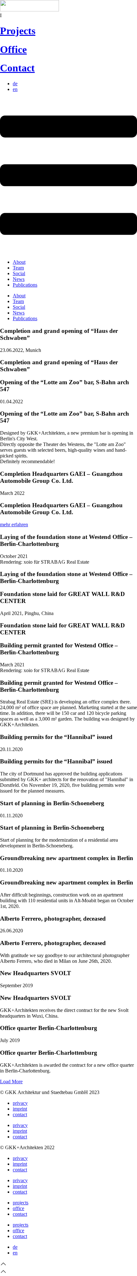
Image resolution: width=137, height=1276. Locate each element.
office (18, 1208)
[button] (11, 1081)
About (19, 262)
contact (20, 1114)
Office (13, 49)
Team (18, 267)
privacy (20, 1103)
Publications (25, 285)
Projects (17, 30)
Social (19, 273)
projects (20, 1202)
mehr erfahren (14, 524)
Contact (17, 68)
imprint (20, 1108)
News (19, 279)
